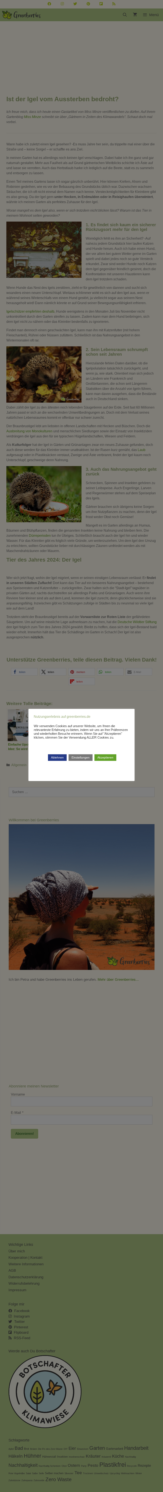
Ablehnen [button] (57, 757)
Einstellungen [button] (81, 757)
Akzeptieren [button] (105, 757)
